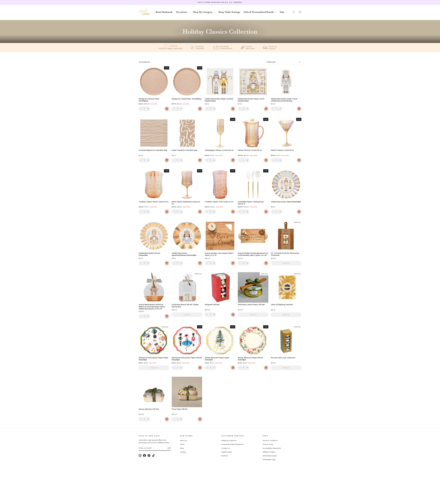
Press (182, 444)
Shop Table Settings (229, 12)
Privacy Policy (268, 444)
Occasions (182, 12)
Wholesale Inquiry (270, 456)
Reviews (224, 456)
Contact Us (225, 448)
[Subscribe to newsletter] (169, 448)
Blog (182, 448)
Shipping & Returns (228, 440)
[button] (294, 12)
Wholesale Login (269, 459)
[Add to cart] (167, 108)
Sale (282, 12)
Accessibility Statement (272, 448)
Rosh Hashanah (164, 12)
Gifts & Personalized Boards (259, 12)
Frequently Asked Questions (232, 444)
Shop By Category (203, 12)
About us (183, 440)
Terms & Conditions (270, 440)
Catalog (183, 452)
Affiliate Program (269, 452)
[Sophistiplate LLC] (144, 12)
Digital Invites (226, 452)
